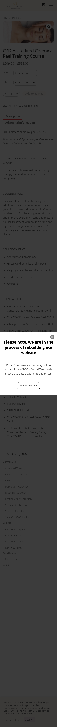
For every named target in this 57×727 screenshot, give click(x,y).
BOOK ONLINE (31, 369)
